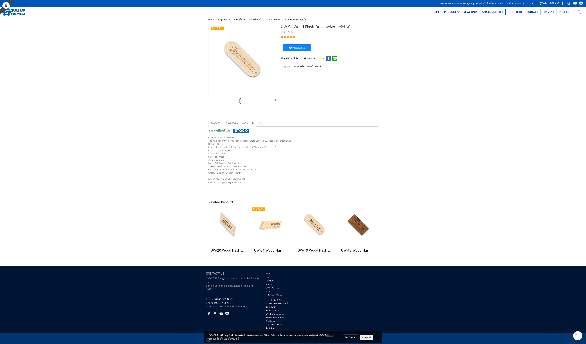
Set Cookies (350, 337)
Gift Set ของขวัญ (274, 324)
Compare (311, 58)
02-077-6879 (222, 302)
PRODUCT (450, 12)
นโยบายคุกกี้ (233, 338)
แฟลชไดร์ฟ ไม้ (314, 66)
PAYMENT (548, 12)
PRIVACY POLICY (274, 294)
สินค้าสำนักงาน (273, 310)
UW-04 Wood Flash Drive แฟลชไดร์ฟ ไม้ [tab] (232, 123)
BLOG (268, 291)
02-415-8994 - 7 (224, 299)
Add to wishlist (291, 58)
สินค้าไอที (270, 307)
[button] (579, 12)
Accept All (367, 337)
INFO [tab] (260, 123)
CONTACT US (272, 287)
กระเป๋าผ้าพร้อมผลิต (275, 317)
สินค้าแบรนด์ (470, 12)
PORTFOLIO (515, 12)
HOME (436, 12)
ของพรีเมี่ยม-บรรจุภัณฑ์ (277, 303)
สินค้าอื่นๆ (270, 328)
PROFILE (564, 12)
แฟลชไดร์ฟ (299, 66)
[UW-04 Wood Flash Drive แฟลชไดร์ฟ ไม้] (242, 59)
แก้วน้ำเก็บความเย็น (275, 314)
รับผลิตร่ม (270, 321)
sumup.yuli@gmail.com (526, 3)
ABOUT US (271, 284)
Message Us (298, 47)
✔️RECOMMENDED (492, 12)
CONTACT (532, 12)
